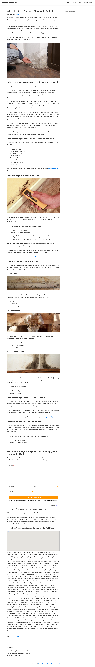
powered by (55, 505)
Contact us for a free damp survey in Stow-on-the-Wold (22, 257)
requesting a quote (53, 169)
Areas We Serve (17, 636)
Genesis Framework (51, 664)
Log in (64, 664)
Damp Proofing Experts (9, 2)
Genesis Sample (41, 664)
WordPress (59, 664)
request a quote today (46, 417)
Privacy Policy (14, 501)
